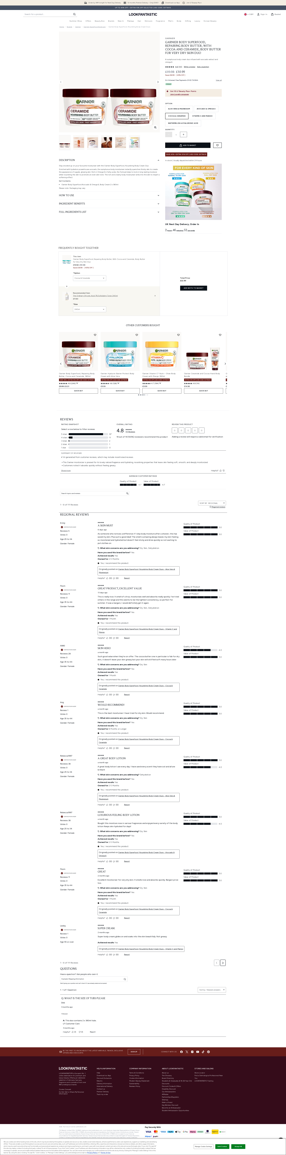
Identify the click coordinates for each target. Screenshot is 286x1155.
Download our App (104, 1075)
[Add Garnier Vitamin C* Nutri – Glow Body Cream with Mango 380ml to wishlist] (178, 335)
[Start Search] (74, 14)
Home (61, 27)
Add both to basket (194, 288)
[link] (262, 14)
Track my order (102, 1094)
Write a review (189, 67)
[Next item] (225, 364)
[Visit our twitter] (187, 1052)
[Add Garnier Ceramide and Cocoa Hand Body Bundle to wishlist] (220, 335)
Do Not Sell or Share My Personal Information (71, 1093)
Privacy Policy (134, 1075)
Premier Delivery (103, 1092)
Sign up (134, 1052)
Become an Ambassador (171, 1108)
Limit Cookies (222, 1146)
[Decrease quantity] (168, 134)
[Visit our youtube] (197, 1052)
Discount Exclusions (104, 1078)
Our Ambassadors (169, 1092)
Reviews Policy (134, 1086)
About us (165, 1073)
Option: (169, 104)
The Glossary (167, 1075)
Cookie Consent (65, 1089)
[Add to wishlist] (217, 145)
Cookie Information (136, 1078)
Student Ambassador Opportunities (175, 1110)
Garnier (78, 27)
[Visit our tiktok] (203, 1052)
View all (219, 80)
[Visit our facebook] (181, 1052)
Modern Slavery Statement (139, 1081)
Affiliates (165, 1094)
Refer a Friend (167, 1102)
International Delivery (104, 1086)
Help (98, 1073)
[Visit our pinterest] (208, 1052)
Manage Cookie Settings (203, 1146)
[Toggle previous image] (61, 82)
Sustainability (134, 1084)
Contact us (101, 1089)
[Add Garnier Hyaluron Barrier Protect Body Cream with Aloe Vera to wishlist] (136, 335)
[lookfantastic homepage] (143, 14)
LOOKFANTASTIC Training (204, 1081)
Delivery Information (104, 1084)
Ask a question (203, 67)
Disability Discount (169, 1089)
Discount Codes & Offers (171, 1086)
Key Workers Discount (170, 1105)
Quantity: (170, 130)
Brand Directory (168, 1078)
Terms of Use (105, 1153)
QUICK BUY (78, 391)
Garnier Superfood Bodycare (95, 27)
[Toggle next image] (158, 82)
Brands (69, 27)
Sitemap (165, 1100)
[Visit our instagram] (192, 1052)
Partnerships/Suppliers (170, 1097)
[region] (143, 1147)
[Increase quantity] (183, 134)
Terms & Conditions (136, 1073)
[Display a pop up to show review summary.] (77, 383)
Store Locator (200, 1073)
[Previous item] (61, 364)
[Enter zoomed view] (155, 127)
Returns (99, 1081)
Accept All (238, 1146)
